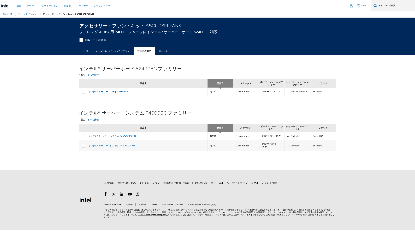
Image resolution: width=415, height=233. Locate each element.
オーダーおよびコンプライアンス (113, 51)
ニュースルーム (220, 183)
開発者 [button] (67, 5)
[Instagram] (137, 195)
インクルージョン (149, 183)
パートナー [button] (82, 5)
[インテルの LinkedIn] (121, 195)
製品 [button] (19, 5)
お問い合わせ (200, 183)
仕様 (85, 51)
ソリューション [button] (50, 5)
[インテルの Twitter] (113, 195)
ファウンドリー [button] (102, 5)
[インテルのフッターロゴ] (85, 199)
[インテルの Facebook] (105, 195)
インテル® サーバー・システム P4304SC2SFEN (112, 136)
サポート (163, 51)
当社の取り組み (127, 183)
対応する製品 (144, 51)
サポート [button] (31, 5)
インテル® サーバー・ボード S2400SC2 (108, 91)
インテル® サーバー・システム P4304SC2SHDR (112, 145)
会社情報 (109, 183)
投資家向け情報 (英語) (176, 183)
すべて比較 (93, 75)
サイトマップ (240, 183)
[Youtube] (129, 195)
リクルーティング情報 (264, 183)
